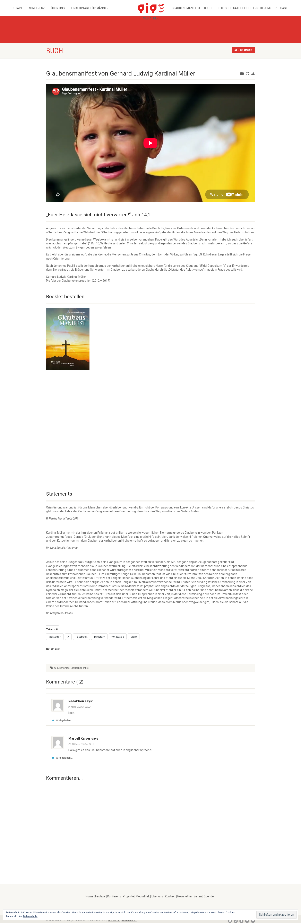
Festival (100, 896)
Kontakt (170, 896)
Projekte (128, 896)
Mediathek (150, 18)
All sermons (243, 50)
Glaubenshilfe (61, 668)
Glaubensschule (79, 668)
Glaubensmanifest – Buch (192, 8)
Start (18, 8)
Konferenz (36, 8)
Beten (198, 896)
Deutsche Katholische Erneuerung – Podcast (253, 8)
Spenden (209, 896)
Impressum (114, 920)
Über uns (58, 8)
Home (89, 896)
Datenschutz (129, 920)
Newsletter (184, 896)
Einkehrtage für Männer (89, 8)
